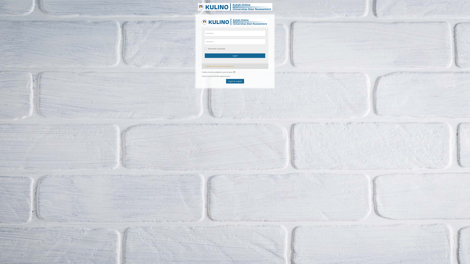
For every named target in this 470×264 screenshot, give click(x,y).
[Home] (235, 7)
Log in (235, 56)
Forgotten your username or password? (219, 66)
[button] (234, 72)
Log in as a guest (235, 81)
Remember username (216, 49)
